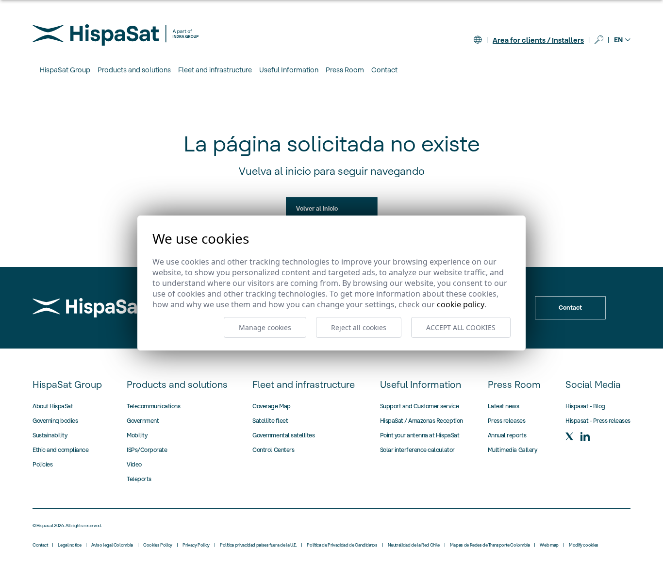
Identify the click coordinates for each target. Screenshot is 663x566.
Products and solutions (177, 384)
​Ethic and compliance (60, 449)
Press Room (514, 384)
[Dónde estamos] (477, 39)
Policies (42, 464)
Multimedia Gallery (512, 449)
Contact (384, 70)
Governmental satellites (283, 435)
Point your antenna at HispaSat (420, 435)
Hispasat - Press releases (597, 420)
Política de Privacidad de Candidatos (342, 545)
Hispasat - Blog (585, 406)
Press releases (506, 420)
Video (134, 464)
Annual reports (507, 435)
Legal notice (69, 545)
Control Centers (273, 449)
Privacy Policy (196, 545)
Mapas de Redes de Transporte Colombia (490, 545)
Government (143, 420)
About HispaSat (53, 406)
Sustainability (50, 435)
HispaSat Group (67, 384)
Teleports (139, 479)
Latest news (503, 406)
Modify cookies (583, 545)
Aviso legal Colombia (112, 545)
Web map (549, 545)
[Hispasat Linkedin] (585, 436)
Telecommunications (153, 406)
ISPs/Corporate (147, 449)
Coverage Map (271, 406)
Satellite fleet (270, 420)
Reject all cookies (358, 327)
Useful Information (420, 384)
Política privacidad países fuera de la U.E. (258, 545)
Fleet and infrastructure (303, 384)
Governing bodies (55, 420)
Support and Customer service (419, 406)
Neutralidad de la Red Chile (414, 545)
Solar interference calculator (417, 449)
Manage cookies (265, 327)
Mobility (137, 435)
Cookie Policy (460, 304)
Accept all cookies (461, 327)
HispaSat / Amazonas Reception (421, 420)
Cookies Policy (157, 545)
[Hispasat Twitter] (569, 436)
